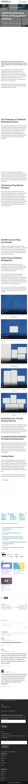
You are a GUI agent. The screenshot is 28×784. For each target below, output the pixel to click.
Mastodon (3, 762)
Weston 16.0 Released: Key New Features (11, 532)
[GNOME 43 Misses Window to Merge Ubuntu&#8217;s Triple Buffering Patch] (6, 566)
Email (2, 765)
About (2, 704)
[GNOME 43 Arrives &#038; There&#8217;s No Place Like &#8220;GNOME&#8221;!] (6, 581)
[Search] (22, 2)
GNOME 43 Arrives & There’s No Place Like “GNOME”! (5, 586)
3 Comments (18, 23)
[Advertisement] (14, 45)
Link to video (14, 317)
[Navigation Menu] (19, 2)
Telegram (3, 758)
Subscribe (4, 726)
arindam (5, 23)
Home (3, 7)
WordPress (18, 782)
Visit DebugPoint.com (5, 706)
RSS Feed (3, 756)
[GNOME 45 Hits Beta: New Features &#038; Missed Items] (18, 566)
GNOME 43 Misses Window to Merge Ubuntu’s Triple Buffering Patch (6, 571)
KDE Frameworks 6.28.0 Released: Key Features (13, 547)
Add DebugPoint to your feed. (4, 516)
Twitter (2, 760)
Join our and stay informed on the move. (13, 516)
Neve (8, 782)
